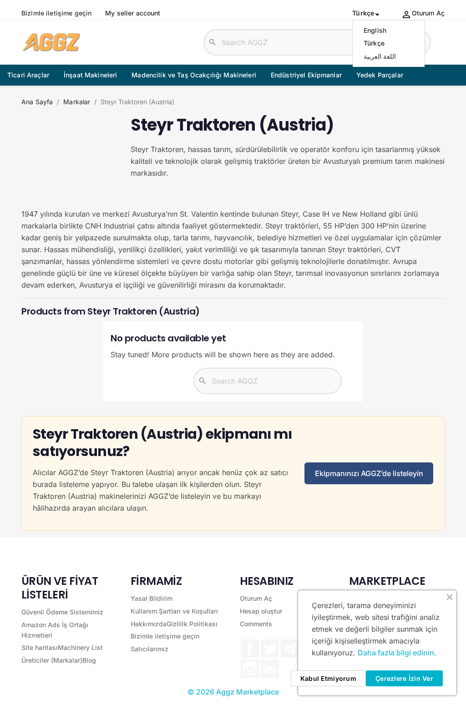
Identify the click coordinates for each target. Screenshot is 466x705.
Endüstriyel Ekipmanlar (306, 75)
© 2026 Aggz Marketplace (233, 691)
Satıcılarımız (149, 649)
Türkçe (374, 43)
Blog (89, 660)
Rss (290, 648)
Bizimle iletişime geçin (56, 13)
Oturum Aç (256, 598)
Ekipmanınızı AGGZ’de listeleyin (369, 473)
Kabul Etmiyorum (328, 678)
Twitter (270, 648)
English (375, 30)
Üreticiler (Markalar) (51, 660)
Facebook (250, 648)
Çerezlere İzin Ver (404, 678)
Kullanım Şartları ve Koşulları (174, 611)
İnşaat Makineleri (90, 75)
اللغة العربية (380, 56)
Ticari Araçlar (28, 75)
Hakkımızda (149, 624)
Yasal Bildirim (151, 598)
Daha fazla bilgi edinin (396, 652)
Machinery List (80, 647)
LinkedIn (270, 668)
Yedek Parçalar (379, 75)
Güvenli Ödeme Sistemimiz (62, 612)
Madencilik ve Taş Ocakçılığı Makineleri (194, 75)
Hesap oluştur (261, 611)
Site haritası (39, 647)
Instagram (250, 668)
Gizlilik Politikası (192, 624)
